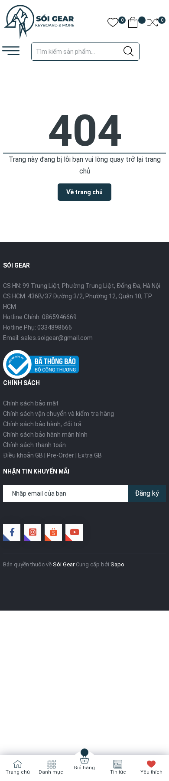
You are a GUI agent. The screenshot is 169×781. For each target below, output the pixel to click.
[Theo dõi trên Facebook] (11, 532)
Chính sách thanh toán (34, 444)
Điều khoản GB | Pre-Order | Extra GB (52, 455)
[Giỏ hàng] (132, 24)
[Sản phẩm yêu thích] (112, 24)
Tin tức (118, 772)
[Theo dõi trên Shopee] (53, 532)
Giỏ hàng (84, 768)
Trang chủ (18, 772)
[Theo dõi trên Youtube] (74, 532)
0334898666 (54, 327)
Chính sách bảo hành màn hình (45, 434)
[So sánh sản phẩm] (152, 24)
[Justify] (128, 51)
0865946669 (59, 317)
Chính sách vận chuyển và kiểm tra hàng (58, 413)
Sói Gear (64, 564)
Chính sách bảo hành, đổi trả (42, 424)
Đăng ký (147, 493)
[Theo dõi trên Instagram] (32, 532)
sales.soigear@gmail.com (57, 337)
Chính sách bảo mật (30, 403)
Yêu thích (151, 772)
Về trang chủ (84, 192)
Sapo (117, 564)
